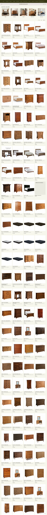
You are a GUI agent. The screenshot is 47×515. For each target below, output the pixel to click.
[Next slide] (11, 28)
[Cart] (45, 4)
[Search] (1, 4)
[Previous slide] (2, 28)
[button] (42, 20)
